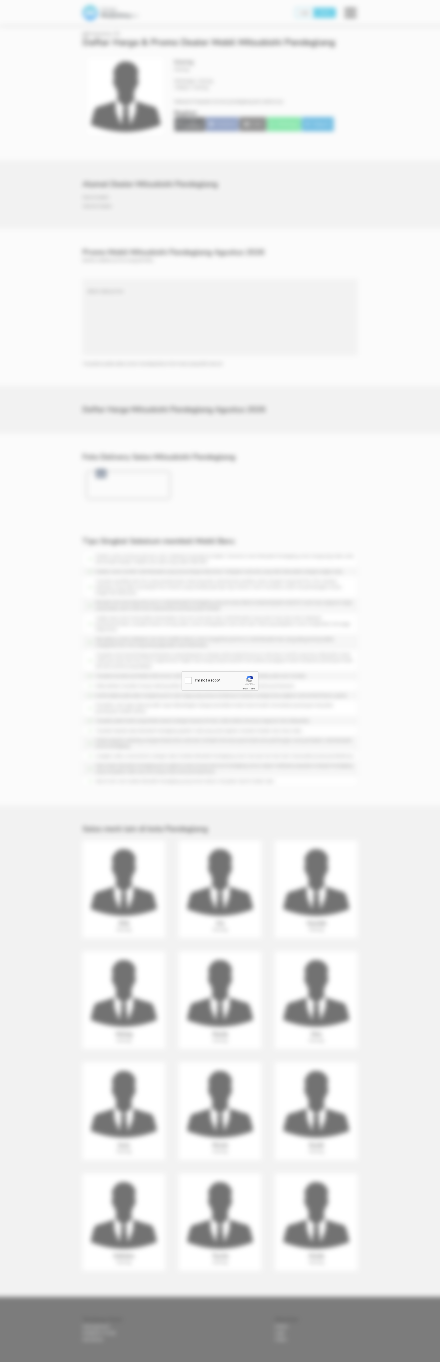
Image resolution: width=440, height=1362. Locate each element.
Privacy (245, 689)
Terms (252, 689)
